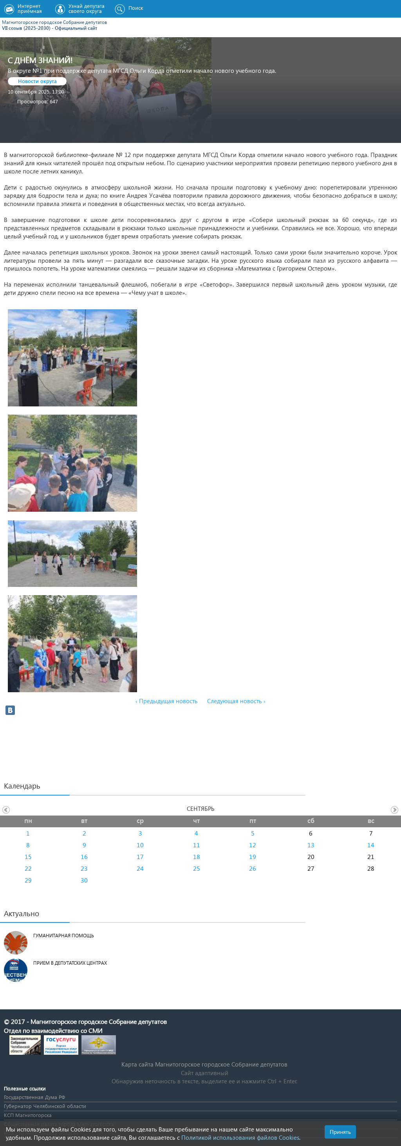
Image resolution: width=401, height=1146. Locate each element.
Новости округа (37, 81)
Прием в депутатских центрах (70, 963)
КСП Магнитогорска (28, 1115)
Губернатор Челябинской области (45, 1106)
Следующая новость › (236, 701)
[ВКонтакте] (10, 710)
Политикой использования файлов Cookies (240, 1137)
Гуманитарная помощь (63, 935)
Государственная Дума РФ (34, 1097)
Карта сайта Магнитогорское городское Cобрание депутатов (204, 1064)
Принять (340, 1131)
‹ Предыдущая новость (166, 701)
